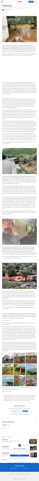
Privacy (20, 474)
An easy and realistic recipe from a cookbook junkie (10, 440)
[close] (28, 444)
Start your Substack (17, 476)
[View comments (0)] (5, 13)
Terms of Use (24, 457)
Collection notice (27, 474)
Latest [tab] (6, 436)
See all (4, 459)
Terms (23, 474)
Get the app (24, 476)
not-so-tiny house (8, 207)
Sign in (36, 1)
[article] (19, 442)
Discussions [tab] (9, 436)
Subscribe (31, 1)
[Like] (3, 13)
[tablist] (6, 425)
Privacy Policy (27, 458)
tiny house (28, 205)
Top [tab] (3, 436)
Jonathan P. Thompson (7, 9)
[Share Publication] (27, 2)
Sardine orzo (5, 439)
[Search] (25, 2)
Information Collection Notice (19, 458)
